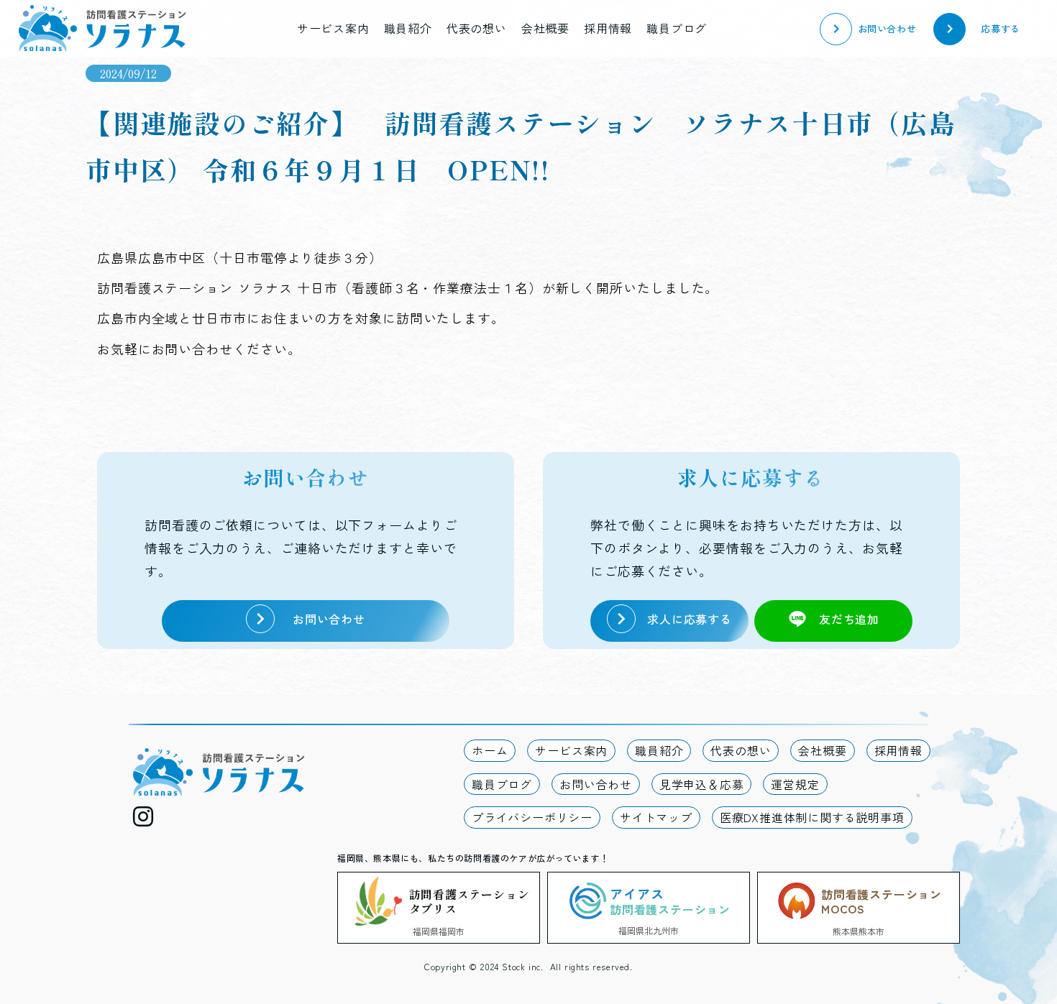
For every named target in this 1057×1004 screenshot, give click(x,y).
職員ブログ (676, 28)
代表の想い (477, 28)
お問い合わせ (595, 784)
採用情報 (608, 28)
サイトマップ (656, 817)
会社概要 (545, 28)
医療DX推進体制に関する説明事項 (812, 817)
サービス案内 (333, 28)
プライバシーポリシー (532, 817)
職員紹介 (408, 28)
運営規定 (795, 784)
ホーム (490, 750)
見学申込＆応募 (701, 784)
